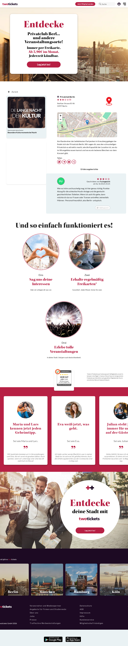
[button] (100, 4)
